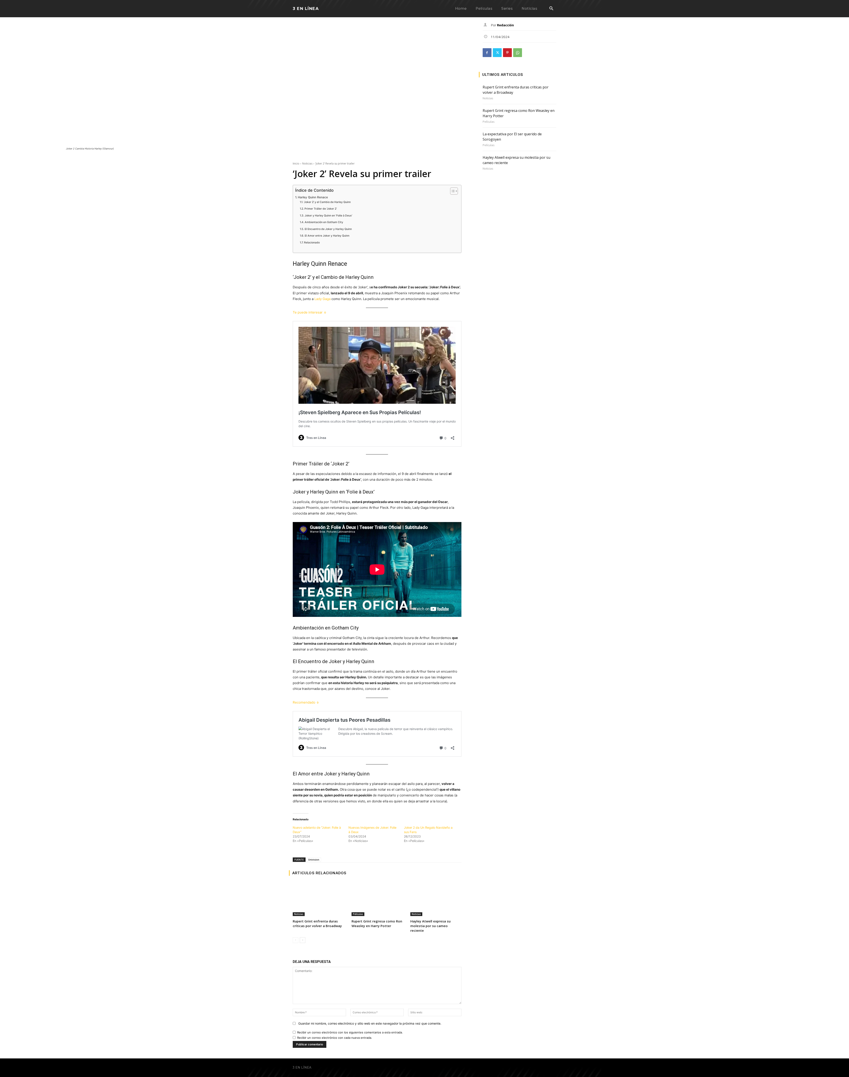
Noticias (307, 163)
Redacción (505, 25)
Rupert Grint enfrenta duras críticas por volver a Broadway (317, 923)
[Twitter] (497, 52)
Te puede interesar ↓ (310, 312)
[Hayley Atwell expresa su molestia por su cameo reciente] (435, 899)
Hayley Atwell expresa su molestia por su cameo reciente (430, 926)
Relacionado (311, 242)
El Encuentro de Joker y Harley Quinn (328, 229)
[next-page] (302, 940)
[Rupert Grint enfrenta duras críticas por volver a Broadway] (318, 899)
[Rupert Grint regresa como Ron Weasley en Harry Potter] (377, 899)
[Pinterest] (507, 52)
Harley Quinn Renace (313, 197)
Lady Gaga (322, 299)
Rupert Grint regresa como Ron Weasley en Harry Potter (377, 923)
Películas (358, 914)
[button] (551, 9)
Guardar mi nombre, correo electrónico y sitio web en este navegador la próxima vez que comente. (369, 1023)
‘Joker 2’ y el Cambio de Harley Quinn (327, 202)
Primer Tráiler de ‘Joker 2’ (320, 208)
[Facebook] (487, 52)
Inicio (296, 163)
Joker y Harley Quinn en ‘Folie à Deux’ (328, 215)
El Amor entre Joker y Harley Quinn (327, 235)
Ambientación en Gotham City (324, 222)
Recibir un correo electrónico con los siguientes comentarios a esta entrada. (350, 1032)
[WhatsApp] (517, 52)
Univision (313, 859)
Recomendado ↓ (306, 702)
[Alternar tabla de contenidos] (452, 191)
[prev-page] (295, 940)
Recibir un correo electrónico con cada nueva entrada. (334, 1037)
